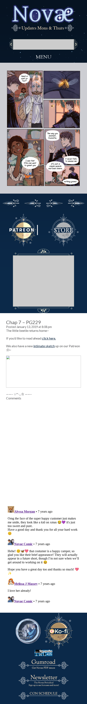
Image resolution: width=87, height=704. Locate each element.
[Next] (54, 202)
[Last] (76, 202)
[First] (11, 202)
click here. (49, 338)
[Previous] (33, 202)
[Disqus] (43, 450)
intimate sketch (44, 346)
